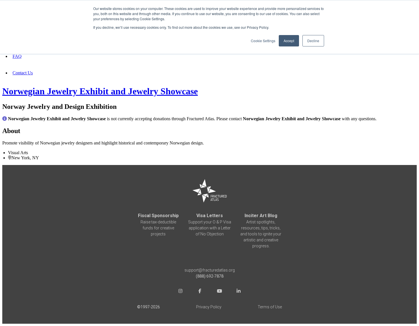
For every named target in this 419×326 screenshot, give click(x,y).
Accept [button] (289, 40)
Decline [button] (313, 40)
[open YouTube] (219, 291)
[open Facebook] (200, 291)
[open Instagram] (180, 291)
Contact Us (23, 72)
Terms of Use (270, 307)
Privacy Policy (208, 307)
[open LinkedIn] (238, 291)
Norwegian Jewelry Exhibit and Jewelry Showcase (100, 91)
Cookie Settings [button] (263, 40)
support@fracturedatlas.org (209, 270)
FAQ (17, 56)
